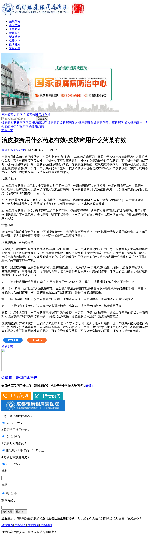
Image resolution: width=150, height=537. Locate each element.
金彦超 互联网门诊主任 (19, 377)
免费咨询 (14, 40)
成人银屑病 (131, 122)
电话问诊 (44, 114)
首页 (4, 149)
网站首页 (7, 525)
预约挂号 (14, 44)
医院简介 (14, 21)
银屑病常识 (8, 122)
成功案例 (33, 525)
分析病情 (20, 114)
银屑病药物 (85, 122)
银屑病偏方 (70, 122)
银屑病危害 (101, 122)
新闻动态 (14, 36)
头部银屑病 (36, 126)
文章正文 (7, 130)
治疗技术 (14, 25)
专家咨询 (7, 114)
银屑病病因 (24, 122)
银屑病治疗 (39, 122)
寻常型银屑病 (20, 126)
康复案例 (14, 32)
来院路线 (14, 48)
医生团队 (14, 29)
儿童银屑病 (116, 122)
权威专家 (7, 346)
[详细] (89, 385)
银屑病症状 (55, 122)
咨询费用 (32, 114)
